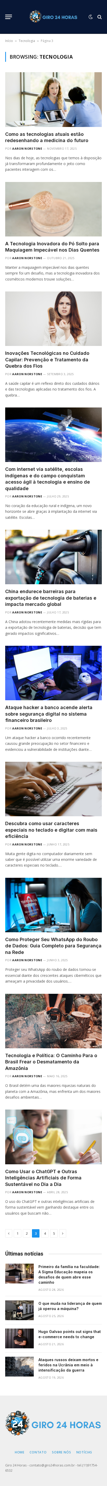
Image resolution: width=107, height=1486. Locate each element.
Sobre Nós (61, 1452)
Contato (38, 1452)
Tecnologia (27, 41)
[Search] (99, 17)
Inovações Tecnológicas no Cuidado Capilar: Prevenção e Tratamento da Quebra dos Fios (47, 359)
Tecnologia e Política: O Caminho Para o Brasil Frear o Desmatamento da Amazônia (51, 1062)
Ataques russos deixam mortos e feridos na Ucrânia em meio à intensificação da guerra (68, 1364)
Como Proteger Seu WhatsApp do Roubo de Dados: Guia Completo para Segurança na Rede (53, 946)
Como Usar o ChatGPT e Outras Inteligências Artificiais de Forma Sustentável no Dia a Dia (43, 1178)
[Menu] (8, 17)
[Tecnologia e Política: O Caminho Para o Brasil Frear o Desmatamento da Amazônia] (53, 1021)
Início (9, 41)
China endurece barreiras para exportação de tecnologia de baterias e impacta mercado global (50, 598)
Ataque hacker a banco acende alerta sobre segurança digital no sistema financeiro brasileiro (48, 714)
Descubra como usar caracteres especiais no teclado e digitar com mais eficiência (51, 830)
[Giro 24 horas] (53, 17)
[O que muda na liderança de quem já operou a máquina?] (19, 1310)
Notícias (84, 1452)
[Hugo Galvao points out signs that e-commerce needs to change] (19, 1338)
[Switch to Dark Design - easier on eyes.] (90, 17)
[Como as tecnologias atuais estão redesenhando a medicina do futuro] (53, 99)
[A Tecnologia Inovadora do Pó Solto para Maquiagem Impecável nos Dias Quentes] (53, 209)
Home (19, 1452)
